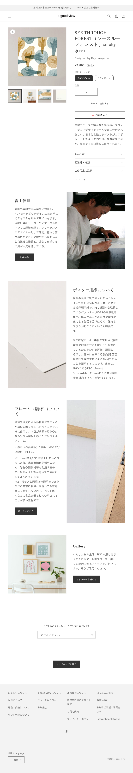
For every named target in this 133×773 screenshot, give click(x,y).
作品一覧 (24, 257)
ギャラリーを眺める (86, 579)
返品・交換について (18, 707)
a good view (120, 759)
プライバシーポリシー (79, 719)
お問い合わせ (104, 700)
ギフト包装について (18, 714)
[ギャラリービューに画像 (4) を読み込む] (60, 96)
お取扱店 (42, 707)
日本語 (15, 759)
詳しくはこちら (26, 511)
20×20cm (104, 78)
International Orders (108, 719)
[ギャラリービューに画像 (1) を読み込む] (15, 96)
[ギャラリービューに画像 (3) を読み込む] (45, 96)
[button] (9, 16)
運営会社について (76, 692)
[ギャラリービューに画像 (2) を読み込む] (30, 96)
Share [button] (81, 179)
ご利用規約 (73, 711)
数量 (77, 85)
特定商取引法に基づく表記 (79, 702)
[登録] (92, 634)
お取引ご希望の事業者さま (108, 709)
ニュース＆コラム (47, 700)
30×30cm (84, 78)
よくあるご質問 (105, 692)
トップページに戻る (66, 664)
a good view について (49, 692)
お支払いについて (17, 692)
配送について (15, 700)
